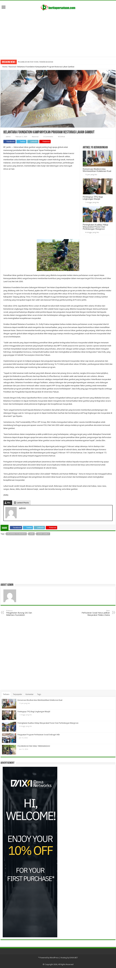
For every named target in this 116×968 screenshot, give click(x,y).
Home (4, 67)
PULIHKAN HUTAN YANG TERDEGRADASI (34, 746)
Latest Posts (23, 503)
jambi (32, 534)
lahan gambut (43, 534)
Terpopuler (17, 694)
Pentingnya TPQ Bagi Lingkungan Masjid (93, 198)
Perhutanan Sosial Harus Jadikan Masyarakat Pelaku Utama (96, 613)
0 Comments (48, 137)
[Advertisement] (58, 33)
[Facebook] (59, 961)
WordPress (54, 958)
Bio (8, 503)
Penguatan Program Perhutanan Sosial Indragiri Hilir (39, 735)
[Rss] (57, 961)
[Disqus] (58, 654)
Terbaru (6, 694)
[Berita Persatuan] (58, 7)
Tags (39, 694)
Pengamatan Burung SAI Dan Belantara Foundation (19, 613)
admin (8, 137)
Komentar (30, 694)
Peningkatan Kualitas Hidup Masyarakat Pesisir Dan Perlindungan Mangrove (95, 226)
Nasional (12, 67)
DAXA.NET (74, 958)
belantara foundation (16, 534)
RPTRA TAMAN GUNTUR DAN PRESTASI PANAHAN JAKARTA (43, 62)
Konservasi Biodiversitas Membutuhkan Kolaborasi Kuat (97, 170)
